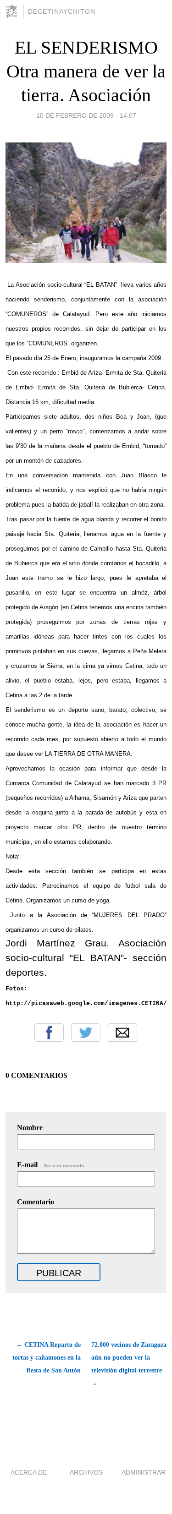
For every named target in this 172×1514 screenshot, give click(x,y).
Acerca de (29, 1472)
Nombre (30, 1127)
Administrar (144, 1472)
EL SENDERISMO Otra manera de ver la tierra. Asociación (86, 71)
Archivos (86, 1472)
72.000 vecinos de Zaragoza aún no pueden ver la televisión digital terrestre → (128, 1364)
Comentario (35, 1202)
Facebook (49, 1032)
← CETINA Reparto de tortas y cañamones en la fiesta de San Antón (46, 1357)
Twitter (85, 1032)
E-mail (51, 1165)
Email (122, 1032)
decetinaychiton (61, 11)
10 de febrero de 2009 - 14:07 (86, 115)
